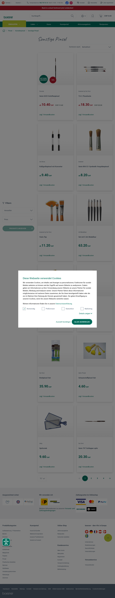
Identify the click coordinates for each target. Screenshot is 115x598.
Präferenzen (50, 309)
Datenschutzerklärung (64, 304)
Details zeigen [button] (85, 313)
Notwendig (31, 309)
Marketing (88, 309)
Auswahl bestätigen (63, 322)
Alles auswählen (82, 322)
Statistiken (70, 309)
